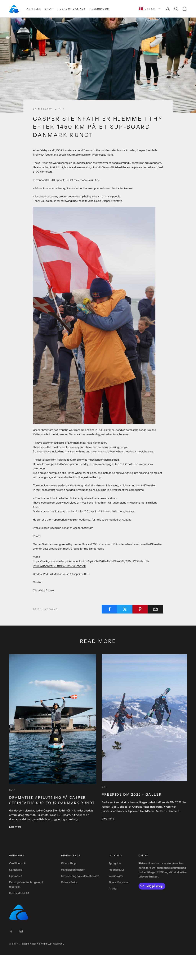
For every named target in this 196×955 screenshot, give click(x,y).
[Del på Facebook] (109, 609)
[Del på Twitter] (124, 609)
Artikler (33, 8)
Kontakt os (15, 869)
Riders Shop (68, 863)
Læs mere (15, 826)
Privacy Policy (69, 882)
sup (62, 109)
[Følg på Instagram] (21, 931)
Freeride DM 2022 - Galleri (132, 794)
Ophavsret (15, 876)
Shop (49, 8)
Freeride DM (100, 8)
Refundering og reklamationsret (80, 876)
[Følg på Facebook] (11, 931)
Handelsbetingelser (73, 869)
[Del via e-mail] (155, 609)
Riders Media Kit (19, 893)
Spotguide (115, 863)
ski (104, 786)
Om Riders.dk (17, 863)
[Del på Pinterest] (140, 609)
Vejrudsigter (116, 876)
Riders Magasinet (71, 8)
